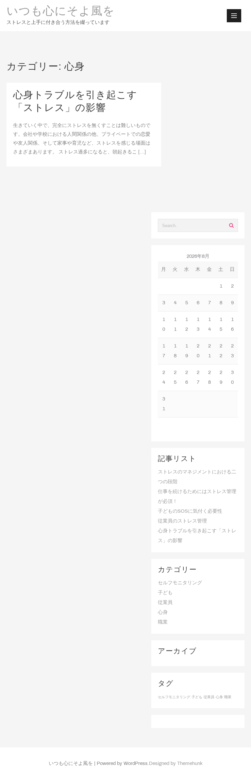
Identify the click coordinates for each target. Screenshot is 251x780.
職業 (163, 622)
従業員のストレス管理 (182, 521)
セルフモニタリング (180, 583)
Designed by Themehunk (176, 763)
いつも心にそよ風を (61, 12)
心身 (163, 612)
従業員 (165, 602)
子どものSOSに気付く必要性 (190, 511)
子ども (165, 593)
